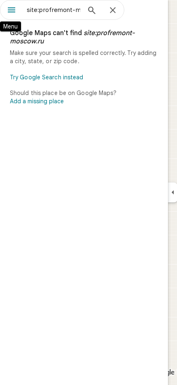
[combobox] (53, 10)
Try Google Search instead (47, 77)
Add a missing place (37, 101)
